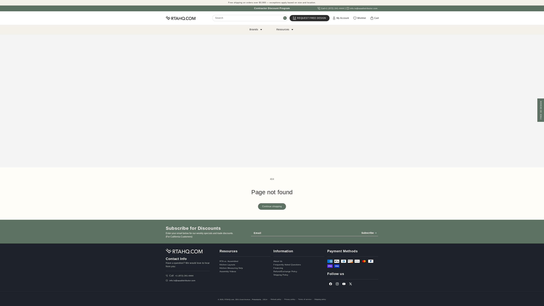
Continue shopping (272, 206)
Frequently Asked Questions (287, 265)
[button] (255, 29)
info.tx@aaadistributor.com (364, 8)
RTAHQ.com (229, 299)
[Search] (285, 18)
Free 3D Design (541, 110)
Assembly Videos (228, 271)
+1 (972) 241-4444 (334, 8)
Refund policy (276, 299)
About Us (277, 261)
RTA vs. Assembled (229, 261)
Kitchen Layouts (227, 265)
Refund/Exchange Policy (285, 271)
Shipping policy (320, 299)
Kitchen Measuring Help (231, 268)
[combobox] (250, 18)
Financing (278, 268)
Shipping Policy (280, 275)
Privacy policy (289, 299)
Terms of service (304, 299)
